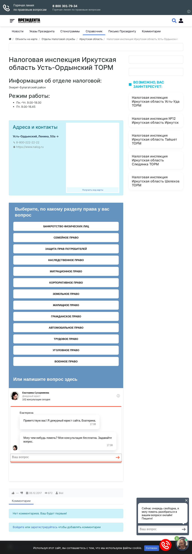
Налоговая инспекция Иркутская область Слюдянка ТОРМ (150, 160)
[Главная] (10, 39)
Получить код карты (92, 190)
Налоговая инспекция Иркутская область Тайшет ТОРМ (154, 139)
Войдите (18, 527)
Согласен (151, 547)
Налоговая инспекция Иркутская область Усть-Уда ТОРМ (155, 101)
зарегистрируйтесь (44, 527)
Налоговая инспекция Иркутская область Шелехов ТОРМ (155, 181)
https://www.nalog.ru (30, 147)
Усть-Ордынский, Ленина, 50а (34, 136)
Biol (61, 493)
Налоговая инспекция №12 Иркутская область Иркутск (155, 120)
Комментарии (21, 501)
